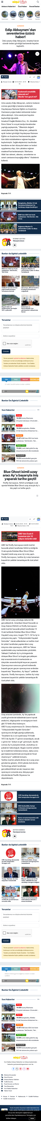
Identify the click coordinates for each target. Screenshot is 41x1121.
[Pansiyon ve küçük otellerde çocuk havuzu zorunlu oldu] (11, 891)
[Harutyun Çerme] (6, 833)
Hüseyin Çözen (7, 82)
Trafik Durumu (8, 1082)
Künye (5, 1096)
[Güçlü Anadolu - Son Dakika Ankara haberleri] (19, 2)
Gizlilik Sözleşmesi (9, 1098)
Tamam (32, 1118)
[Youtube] (27, 1069)
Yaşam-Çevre (21, 445)
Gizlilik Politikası (33, 1096)
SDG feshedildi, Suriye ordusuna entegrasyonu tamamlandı (30, 861)
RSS (5, 1110)
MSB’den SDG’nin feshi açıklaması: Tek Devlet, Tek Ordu (10, 270)
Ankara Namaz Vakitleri (11, 1079)
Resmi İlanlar (34, 6)
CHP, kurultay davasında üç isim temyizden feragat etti (10, 861)
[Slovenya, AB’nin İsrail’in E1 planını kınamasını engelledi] (30, 281)
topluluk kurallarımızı (19, 358)
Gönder (6, 351)
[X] (17, 1069)
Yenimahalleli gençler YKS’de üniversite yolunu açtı (26, 459)
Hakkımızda (21, 1096)
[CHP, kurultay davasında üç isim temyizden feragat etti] (11, 853)
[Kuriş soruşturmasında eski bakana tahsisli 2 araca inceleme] (30, 891)
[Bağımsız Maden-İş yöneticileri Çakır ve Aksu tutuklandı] (30, 262)
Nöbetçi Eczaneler (10, 1075)
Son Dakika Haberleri (11, 1088)
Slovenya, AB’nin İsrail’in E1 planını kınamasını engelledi (30, 289)
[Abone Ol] (38, 77)
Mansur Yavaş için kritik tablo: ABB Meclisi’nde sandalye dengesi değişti (30, 880)
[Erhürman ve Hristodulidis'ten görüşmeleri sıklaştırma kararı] (30, 300)
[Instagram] (24, 1069)
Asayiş (19, 415)
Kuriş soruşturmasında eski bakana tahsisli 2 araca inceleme (29, 899)
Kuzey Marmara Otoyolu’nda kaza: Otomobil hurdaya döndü (26, 419)
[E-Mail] (14, 245)
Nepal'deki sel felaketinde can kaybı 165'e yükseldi (9, 308)
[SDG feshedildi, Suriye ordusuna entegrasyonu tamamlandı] (30, 853)
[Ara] (38, 2)
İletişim (12, 1096)
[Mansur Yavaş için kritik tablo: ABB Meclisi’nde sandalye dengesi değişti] (30, 872)
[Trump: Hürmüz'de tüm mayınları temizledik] (11, 872)
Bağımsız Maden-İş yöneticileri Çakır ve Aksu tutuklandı (30, 270)
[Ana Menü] (2, 2)
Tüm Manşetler (9, 1086)
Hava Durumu (8, 1077)
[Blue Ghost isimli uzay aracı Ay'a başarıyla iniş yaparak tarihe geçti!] (20, 504)
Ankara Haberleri (8, 6)
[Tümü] (38, 410)
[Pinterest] (20, 1069)
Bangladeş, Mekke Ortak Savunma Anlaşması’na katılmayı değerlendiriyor (26, 429)
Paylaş (6, 77)
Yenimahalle (21, 455)
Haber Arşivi (8, 1091)
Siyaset (19, 425)
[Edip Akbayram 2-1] (20, 176)
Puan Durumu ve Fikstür (11, 1084)
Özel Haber (22, 6)
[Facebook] (13, 1069)
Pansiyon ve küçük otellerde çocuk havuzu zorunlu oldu (10, 899)
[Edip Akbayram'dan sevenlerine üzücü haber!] (20, 62)
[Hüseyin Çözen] (6, 242)
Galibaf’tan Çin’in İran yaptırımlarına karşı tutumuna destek (9, 289)
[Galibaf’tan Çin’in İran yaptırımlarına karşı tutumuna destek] (11, 281)
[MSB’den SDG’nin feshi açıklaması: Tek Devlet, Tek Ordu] (11, 262)
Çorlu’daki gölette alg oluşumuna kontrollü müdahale (27, 449)
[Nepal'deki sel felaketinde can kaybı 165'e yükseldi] (11, 300)
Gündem (20, 26)
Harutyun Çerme (8, 524)
